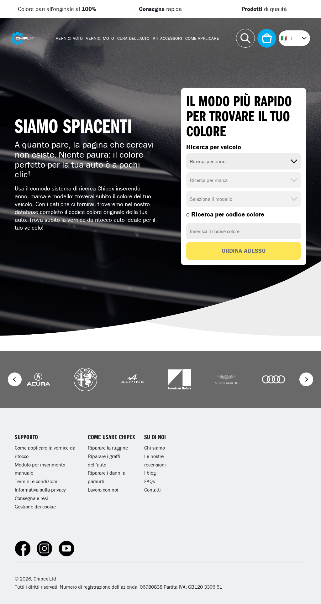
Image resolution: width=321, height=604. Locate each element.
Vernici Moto (100, 38)
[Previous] (15, 379)
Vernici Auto (69, 38)
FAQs (149, 481)
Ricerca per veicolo (213, 147)
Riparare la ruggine (108, 448)
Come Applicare (202, 38)
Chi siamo (154, 448)
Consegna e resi (31, 498)
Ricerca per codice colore (225, 214)
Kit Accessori (167, 38)
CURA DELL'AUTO (133, 38)
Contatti (152, 490)
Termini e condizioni (36, 481)
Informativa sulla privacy (40, 490)
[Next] (306, 379)
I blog (150, 473)
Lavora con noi (103, 490)
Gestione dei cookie (35, 506)
